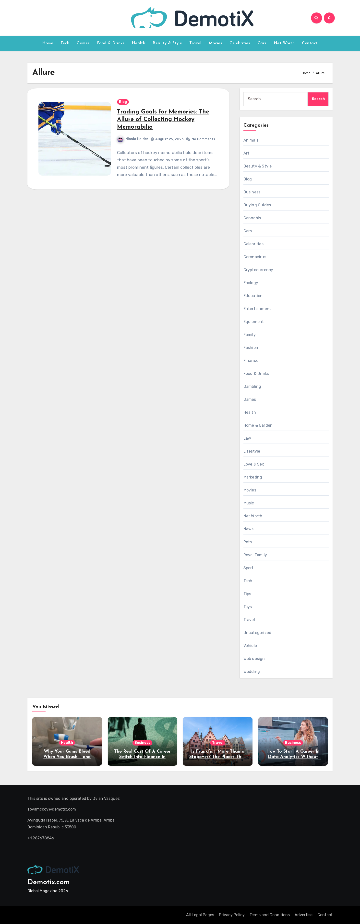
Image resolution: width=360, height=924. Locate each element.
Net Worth (284, 43)
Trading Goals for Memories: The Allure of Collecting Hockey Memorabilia (163, 119)
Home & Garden (258, 425)
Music (248, 503)
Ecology (250, 282)
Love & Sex (253, 464)
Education (253, 295)
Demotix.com (48, 882)
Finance (250, 360)
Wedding (251, 671)
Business (252, 192)
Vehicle (250, 645)
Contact (310, 43)
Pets (247, 542)
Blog (123, 102)
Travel (195, 43)
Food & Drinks (111, 43)
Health (138, 43)
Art (246, 153)
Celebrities (239, 43)
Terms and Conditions (270, 915)
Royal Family (255, 555)
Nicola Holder (136, 139)
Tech (64, 43)
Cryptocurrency (258, 269)
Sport (248, 568)
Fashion (250, 347)
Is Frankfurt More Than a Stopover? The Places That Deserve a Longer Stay (217, 756)
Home (47, 43)
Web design (254, 658)
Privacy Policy (232, 915)
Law (247, 438)
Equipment (253, 321)
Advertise (303, 915)
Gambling (252, 386)
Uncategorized (257, 632)
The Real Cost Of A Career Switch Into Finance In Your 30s (142, 756)
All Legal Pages (200, 915)
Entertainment (257, 308)
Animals (250, 140)
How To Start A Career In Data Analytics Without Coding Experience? (293, 756)
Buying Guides (257, 205)
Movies (215, 43)
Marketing (252, 477)
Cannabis (252, 218)
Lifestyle (251, 451)
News (248, 529)
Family (249, 334)
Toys (247, 606)
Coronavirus (254, 257)
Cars (262, 43)
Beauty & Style (167, 43)
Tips (247, 593)
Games (83, 43)
